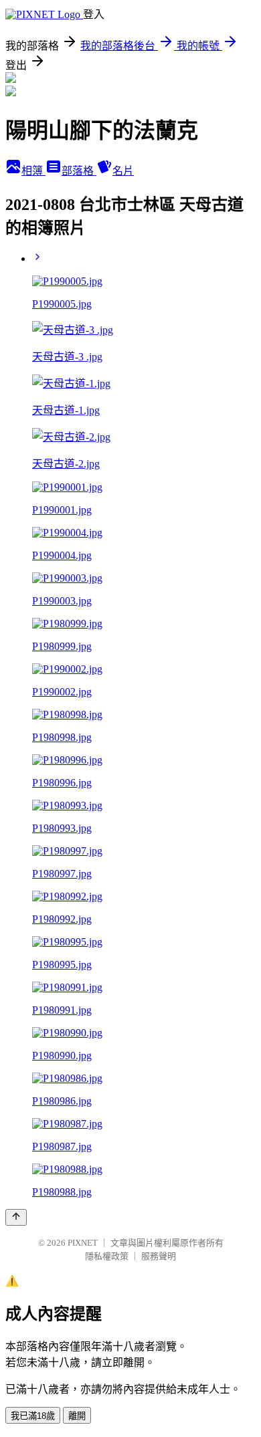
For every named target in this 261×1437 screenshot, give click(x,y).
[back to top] (16, 1217)
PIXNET (83, 1243)
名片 (123, 171)
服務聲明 (158, 1256)
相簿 (33, 171)
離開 (77, 1416)
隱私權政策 (106, 1256)
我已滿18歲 (33, 1416)
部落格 (79, 171)
